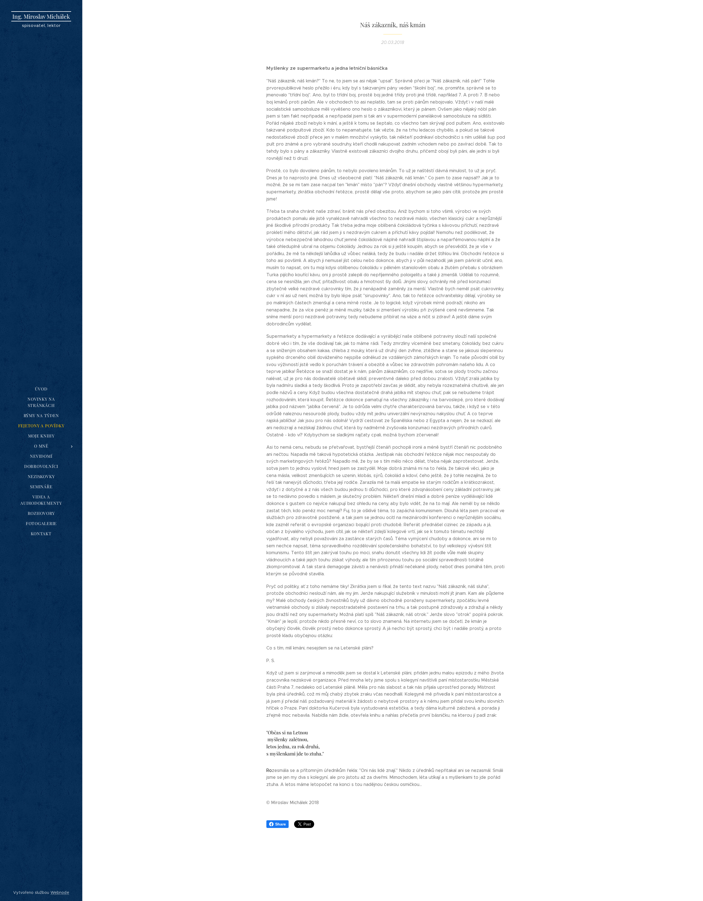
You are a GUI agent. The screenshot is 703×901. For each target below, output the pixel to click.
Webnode (60, 892)
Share (280, 824)
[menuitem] (41, 389)
